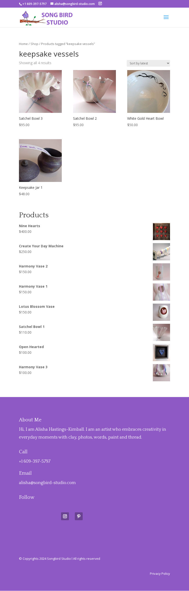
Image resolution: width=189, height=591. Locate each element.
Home (23, 44)
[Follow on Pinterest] (79, 516)
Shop (34, 44)
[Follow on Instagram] (65, 516)
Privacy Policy (160, 573)
